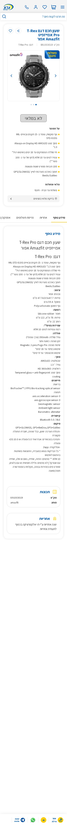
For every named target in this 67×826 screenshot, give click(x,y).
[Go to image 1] (36, 104)
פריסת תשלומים (25, 218)
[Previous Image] (14, 75)
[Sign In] (35, 7)
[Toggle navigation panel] (62, 7)
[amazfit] (16, 55)
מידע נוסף (59, 218)
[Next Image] (52, 75)
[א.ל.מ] (7, 7)
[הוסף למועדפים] (10, 31)
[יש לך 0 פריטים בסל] (53, 7)
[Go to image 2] (33, 104)
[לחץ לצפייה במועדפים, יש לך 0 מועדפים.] (44, 7)
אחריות (43, 218)
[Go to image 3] (31, 104)
